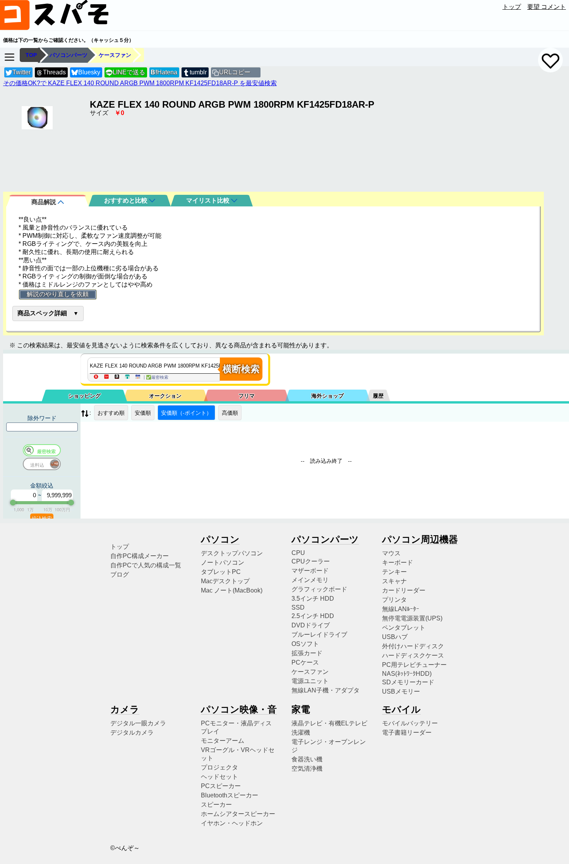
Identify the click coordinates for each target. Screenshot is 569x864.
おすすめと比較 (126, 200)
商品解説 (44, 202)
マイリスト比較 (208, 200)
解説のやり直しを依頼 (58, 294)
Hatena (164, 72)
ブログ (119, 574)
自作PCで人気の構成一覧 (145, 565)
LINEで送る (125, 72)
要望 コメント (546, 6)
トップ (511, 6)
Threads (54, 72)
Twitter (21, 72)
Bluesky (89, 72)
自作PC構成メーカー (139, 556)
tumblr (198, 72)
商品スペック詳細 (42, 313)
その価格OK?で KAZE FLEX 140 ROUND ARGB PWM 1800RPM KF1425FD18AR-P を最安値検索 (140, 83)
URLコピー (234, 72)
